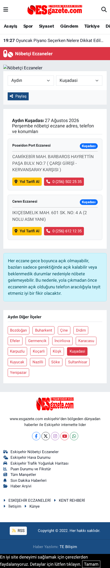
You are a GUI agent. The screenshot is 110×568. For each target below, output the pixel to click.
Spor (28, 26)
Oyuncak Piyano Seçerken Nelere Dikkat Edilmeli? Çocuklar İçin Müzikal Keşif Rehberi (55, 40)
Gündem (69, 26)
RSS (21, 530)
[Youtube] (64, 436)
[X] (45, 436)
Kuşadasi (77, 351)
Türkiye (92, 26)
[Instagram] (55, 436)
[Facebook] (36, 436)
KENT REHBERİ (72, 500)
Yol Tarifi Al (29, 181)
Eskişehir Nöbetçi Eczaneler (34, 452)
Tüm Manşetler (23, 474)
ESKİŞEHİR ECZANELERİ (29, 500)
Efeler (15, 340)
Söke (55, 362)
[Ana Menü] (5, 9)
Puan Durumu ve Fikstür (30, 469)
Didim (81, 330)
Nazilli (37, 362)
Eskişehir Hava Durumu (30, 457)
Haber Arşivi (20, 486)
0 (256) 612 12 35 (67, 231)
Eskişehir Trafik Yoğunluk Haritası (39, 463)
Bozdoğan (18, 330)
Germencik (37, 340)
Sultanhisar (77, 362)
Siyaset (46, 26)
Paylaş (21, 96)
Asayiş (10, 26)
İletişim (14, 506)
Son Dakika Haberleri (28, 480)
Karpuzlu (17, 351)
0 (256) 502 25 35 (67, 181)
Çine (64, 330)
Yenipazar (18, 372)
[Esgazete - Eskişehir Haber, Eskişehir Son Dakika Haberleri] (55, 9)
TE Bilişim (68, 546)
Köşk (57, 351)
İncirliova (62, 340)
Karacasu (86, 340)
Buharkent (43, 330)
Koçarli (39, 351)
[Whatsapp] (74, 436)
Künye (34, 506)
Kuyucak (17, 362)
